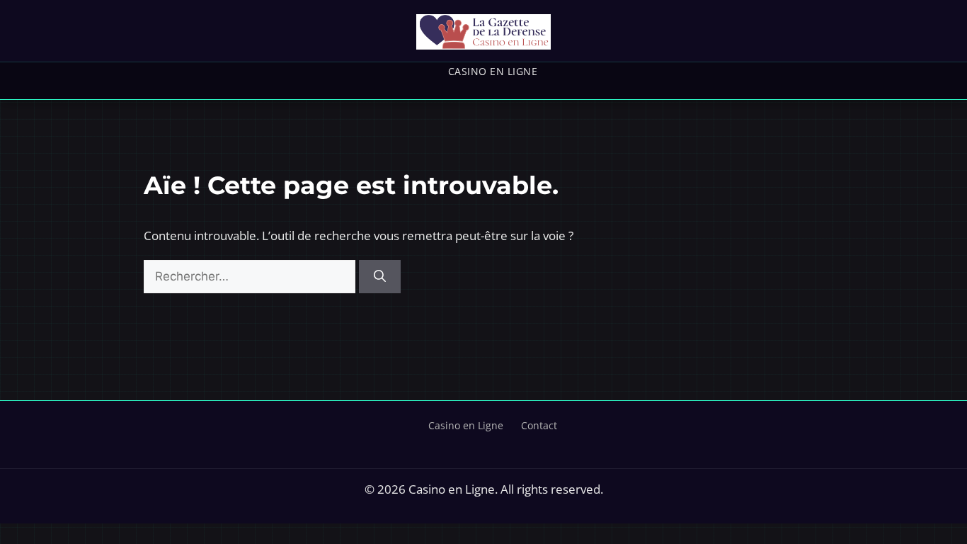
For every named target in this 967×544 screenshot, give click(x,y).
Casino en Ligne (493, 71)
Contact (539, 425)
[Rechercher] (380, 277)
